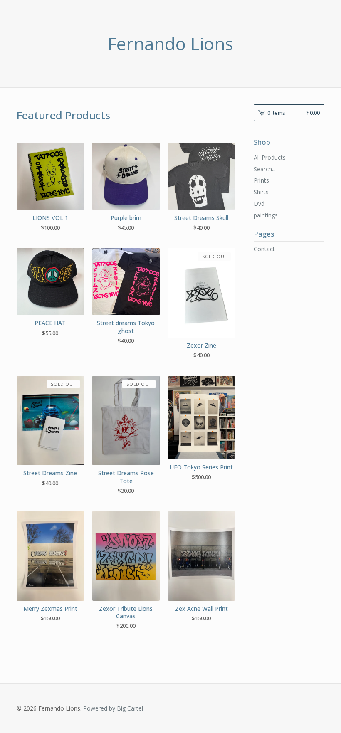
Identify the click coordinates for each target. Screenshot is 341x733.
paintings (266, 215)
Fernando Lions (170, 43)
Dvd (259, 203)
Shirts (261, 192)
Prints (261, 180)
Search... (265, 169)
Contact (264, 249)
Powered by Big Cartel (113, 708)
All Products (270, 157)
